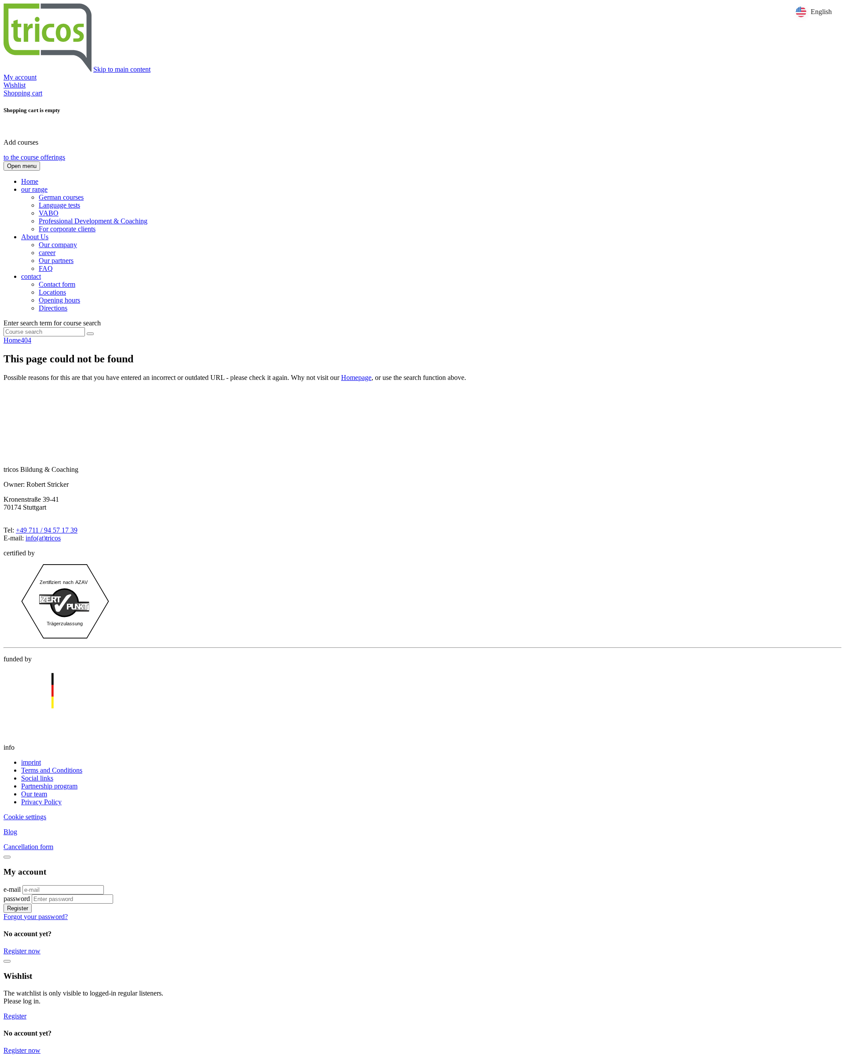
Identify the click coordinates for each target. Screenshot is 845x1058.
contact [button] (31, 276)
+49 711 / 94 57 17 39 (46, 530)
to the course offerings (34, 157)
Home (29, 181)
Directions (53, 308)
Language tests (59, 205)
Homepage (356, 377)
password (17, 898)
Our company (58, 244)
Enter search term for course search (52, 323)
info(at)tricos (43, 538)
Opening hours (59, 300)
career (47, 252)
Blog (10, 831)
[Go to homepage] (48, 69)
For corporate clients (67, 229)
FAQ (46, 268)
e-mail (12, 889)
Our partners (56, 260)
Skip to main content (122, 69)
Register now (22, 951)
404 (26, 340)
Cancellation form (28, 846)
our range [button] (34, 189)
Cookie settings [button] (25, 817)
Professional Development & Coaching (93, 221)
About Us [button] (34, 237)
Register (17, 908)
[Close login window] (7, 857)
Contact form (57, 284)
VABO (49, 213)
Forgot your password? (36, 916)
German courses (61, 197)
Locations (52, 292)
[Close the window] (7, 961)
